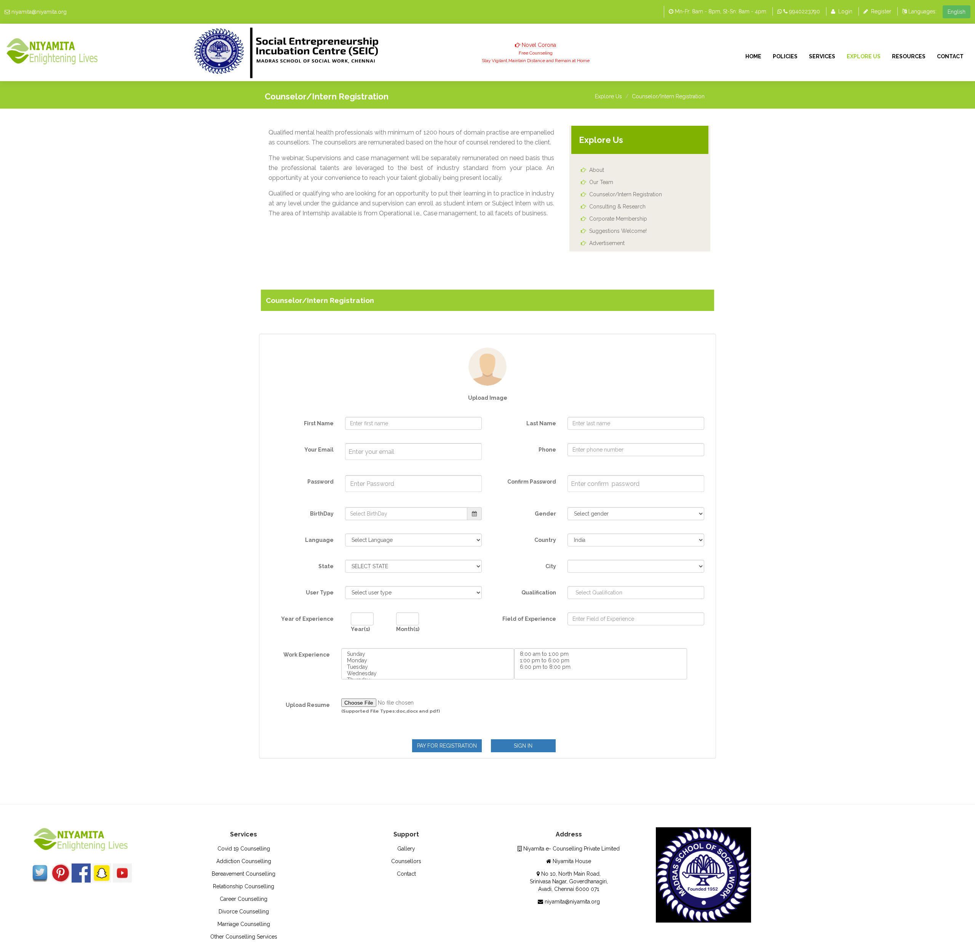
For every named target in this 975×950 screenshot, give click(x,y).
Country (545, 540)
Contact (950, 56)
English (956, 12)
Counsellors (406, 861)
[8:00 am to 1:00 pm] (600, 654)
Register (881, 11)
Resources (908, 56)
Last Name (541, 423)
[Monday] (427, 660)
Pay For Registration (447, 746)
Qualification (538, 593)
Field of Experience (529, 619)
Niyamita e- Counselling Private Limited (571, 849)
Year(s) (360, 629)
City (550, 566)
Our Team (601, 182)
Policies (785, 56)
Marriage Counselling (243, 924)
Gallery (406, 849)
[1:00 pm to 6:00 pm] (600, 660)
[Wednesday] (427, 673)
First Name (319, 423)
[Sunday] (427, 654)
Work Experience (306, 655)
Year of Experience (307, 619)
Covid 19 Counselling (243, 849)
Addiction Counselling (243, 861)
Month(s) (407, 629)
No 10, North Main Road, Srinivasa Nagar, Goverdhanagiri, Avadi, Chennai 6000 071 (569, 881)
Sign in (523, 746)
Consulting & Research (617, 206)
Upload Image (487, 398)
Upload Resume (308, 705)
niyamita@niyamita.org (39, 12)
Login (845, 11)
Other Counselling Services (243, 937)
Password (320, 482)
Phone (547, 450)
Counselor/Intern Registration (668, 96)
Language (319, 540)
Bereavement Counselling (243, 874)
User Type (320, 593)
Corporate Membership (618, 219)
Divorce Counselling (244, 911)
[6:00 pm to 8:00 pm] (600, 667)
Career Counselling (243, 899)
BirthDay (322, 514)
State (326, 566)
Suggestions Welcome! (618, 231)
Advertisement (607, 243)
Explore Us (864, 56)
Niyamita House (571, 861)
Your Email (319, 450)
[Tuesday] (427, 667)
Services (822, 56)
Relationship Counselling (243, 886)
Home (753, 56)
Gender (545, 514)
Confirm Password (531, 482)
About (596, 170)
